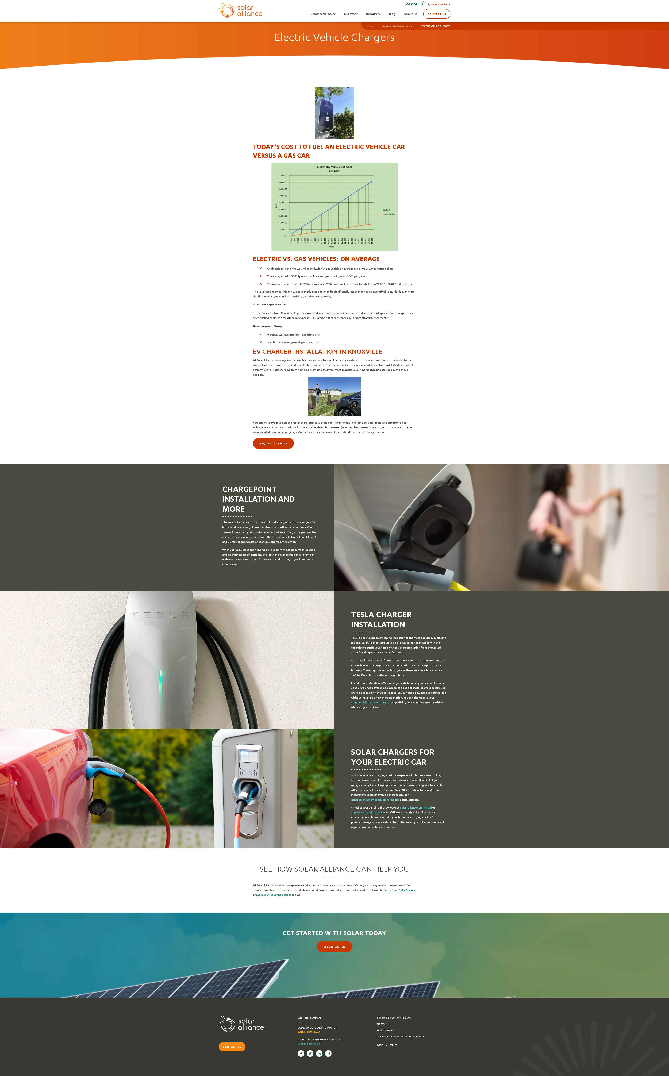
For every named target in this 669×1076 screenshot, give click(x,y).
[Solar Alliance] (240, 11)
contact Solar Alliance (402, 889)
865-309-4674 (440, 4)
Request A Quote (273, 443)
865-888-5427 (310, 1044)
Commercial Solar (323, 14)
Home (370, 26)
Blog (392, 14)
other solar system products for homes (375, 799)
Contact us (232, 1046)
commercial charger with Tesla (370, 702)
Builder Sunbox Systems (397, 26)
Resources (373, 14)
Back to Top (385, 1045)
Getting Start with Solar (394, 1018)
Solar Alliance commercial (416, 807)
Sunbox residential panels (366, 812)
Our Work (351, 14)
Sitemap (382, 1024)
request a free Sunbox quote (273, 894)
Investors (412, 4)
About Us (410, 14)
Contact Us (436, 14)
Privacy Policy (386, 1030)
